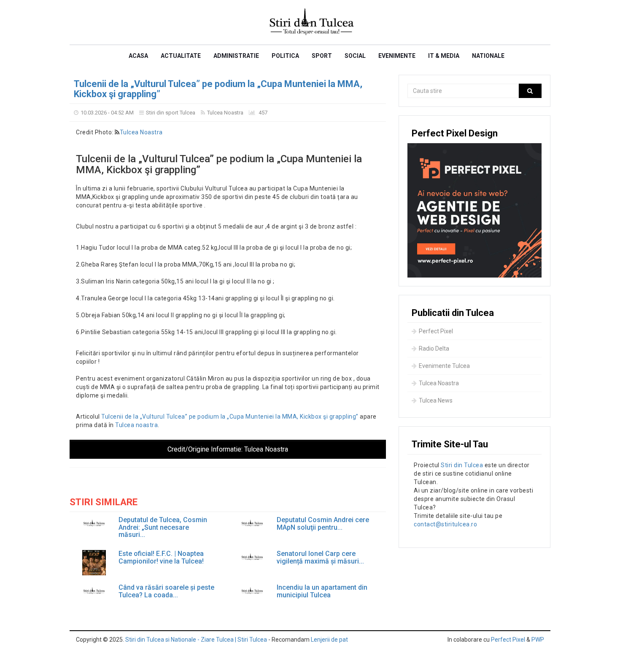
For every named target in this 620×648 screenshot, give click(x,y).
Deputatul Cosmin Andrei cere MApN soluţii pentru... (323, 523)
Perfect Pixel (436, 331)
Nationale (488, 55)
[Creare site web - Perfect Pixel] (474, 210)
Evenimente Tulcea (444, 365)
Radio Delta (434, 348)
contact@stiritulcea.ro (445, 524)
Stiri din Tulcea (462, 465)
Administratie (236, 55)
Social (355, 55)
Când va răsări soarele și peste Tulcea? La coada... (166, 591)
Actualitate (181, 55)
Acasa (138, 55)
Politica (285, 55)
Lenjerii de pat (329, 639)
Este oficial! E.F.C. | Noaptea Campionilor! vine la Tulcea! (161, 557)
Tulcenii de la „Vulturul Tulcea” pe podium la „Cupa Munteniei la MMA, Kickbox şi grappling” (218, 89)
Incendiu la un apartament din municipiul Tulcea (322, 591)
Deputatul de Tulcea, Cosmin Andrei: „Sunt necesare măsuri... (163, 527)
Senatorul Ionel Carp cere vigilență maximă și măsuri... (320, 557)
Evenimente (396, 55)
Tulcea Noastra (225, 112)
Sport (322, 55)
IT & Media (443, 55)
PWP (537, 639)
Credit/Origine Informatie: (227, 449)
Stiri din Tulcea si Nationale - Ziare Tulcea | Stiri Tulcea (196, 639)
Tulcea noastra (136, 425)
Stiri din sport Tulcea (170, 112)
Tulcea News (436, 400)
